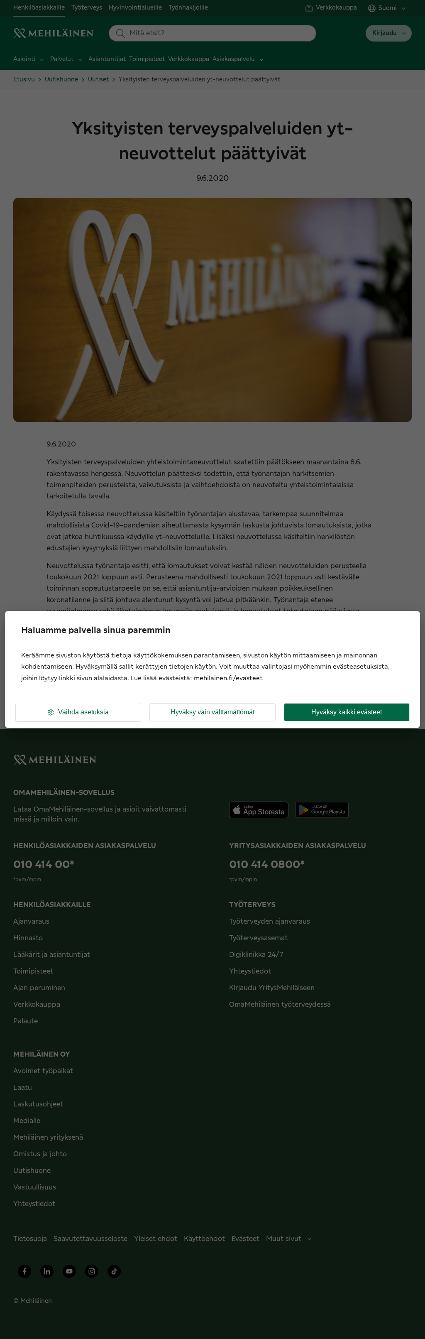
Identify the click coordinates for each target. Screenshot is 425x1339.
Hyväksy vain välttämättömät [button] (212, 712)
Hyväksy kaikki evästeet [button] (346, 712)
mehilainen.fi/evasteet (228, 678)
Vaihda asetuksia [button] (83, 712)
